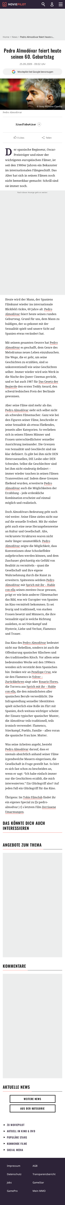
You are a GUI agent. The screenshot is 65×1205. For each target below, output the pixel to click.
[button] (19, 138)
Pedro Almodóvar (17, 410)
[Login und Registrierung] (52, 4)
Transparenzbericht (44, 1174)
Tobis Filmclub (32, 797)
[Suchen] (43, 4)
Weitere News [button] (32, 1099)
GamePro (12, 1190)
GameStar (38, 1182)
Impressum (13, 1165)
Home (6, 36)
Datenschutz (14, 1174)
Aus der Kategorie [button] (32, 1108)
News (15, 36)
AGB (35, 1165)
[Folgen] (39, 124)
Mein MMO (39, 1190)
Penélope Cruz (41, 672)
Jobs (9, 1182)
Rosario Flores (48, 682)
